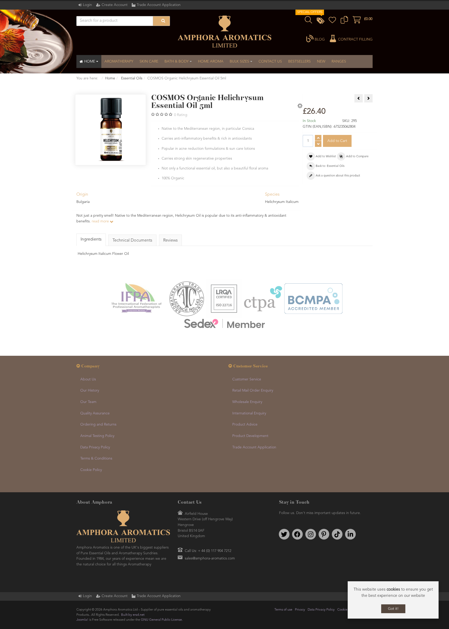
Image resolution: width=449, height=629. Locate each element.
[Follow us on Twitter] (284, 534)
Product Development (250, 436)
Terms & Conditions (96, 458)
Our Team (88, 402)
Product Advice (244, 424)
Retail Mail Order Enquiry (252, 390)
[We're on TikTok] (337, 534)
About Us (88, 379)
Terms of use (283, 609)
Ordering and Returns (98, 424)
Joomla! (82, 619)
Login (87, 5)
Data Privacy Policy (95, 447)
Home (110, 78)
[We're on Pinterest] (324, 534)
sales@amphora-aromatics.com (210, 558)
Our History (89, 390)
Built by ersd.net (132, 615)
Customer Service (246, 379)
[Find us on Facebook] (297, 534)
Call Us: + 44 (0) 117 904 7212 (208, 551)
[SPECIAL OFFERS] (320, 21)
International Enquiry (249, 413)
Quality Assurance (95, 413)
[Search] (161, 21)
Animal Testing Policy (97, 436)
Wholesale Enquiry (247, 402)
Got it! (393, 609)
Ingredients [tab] (91, 239)
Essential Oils (131, 78)
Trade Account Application (159, 5)
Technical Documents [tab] (132, 240)
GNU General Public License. (162, 619)
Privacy (300, 609)
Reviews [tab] (170, 240)
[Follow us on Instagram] (310, 534)
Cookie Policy (91, 470)
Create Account (115, 5)
